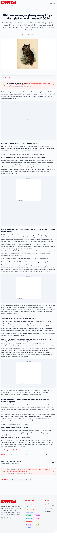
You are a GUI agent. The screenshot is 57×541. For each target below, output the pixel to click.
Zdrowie (29, 515)
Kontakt (48, 511)
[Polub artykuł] (35, 34)
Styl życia (30, 524)
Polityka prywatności (50, 505)
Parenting (37, 515)
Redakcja (49, 509)
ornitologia (17, 454)
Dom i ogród (30, 510)
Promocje (29, 521)
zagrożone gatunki (42, 454)
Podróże (29, 518)
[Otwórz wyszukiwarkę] (51, 3)
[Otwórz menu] (54, 3)
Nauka (29, 527)
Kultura (37, 518)
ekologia (10, 454)
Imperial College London (13, 450)
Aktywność (30, 507)
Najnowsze (30, 504)
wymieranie (32, 454)
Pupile (37, 524)
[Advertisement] (28, 189)
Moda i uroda (30, 512)
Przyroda (25, 454)
